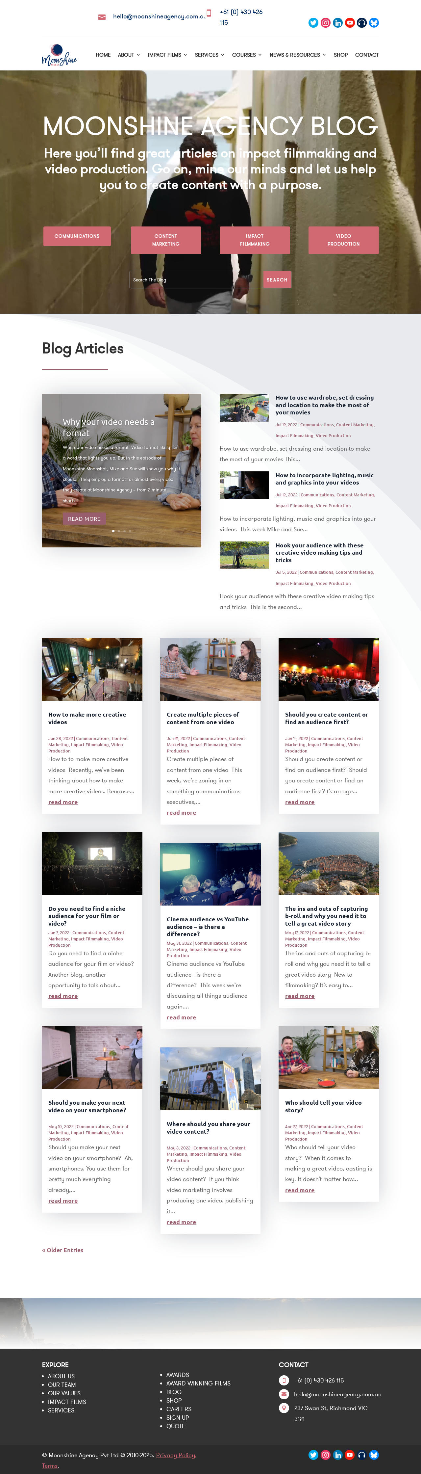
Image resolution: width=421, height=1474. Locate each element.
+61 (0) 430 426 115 (319, 1380)
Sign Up (177, 1417)
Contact (367, 54)
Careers (178, 1409)
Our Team (62, 1384)
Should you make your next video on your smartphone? (87, 1106)
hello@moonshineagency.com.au (160, 16)
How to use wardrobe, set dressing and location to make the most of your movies (325, 404)
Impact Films (164, 54)
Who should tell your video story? (323, 1106)
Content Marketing (166, 240)
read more (63, 801)
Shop (341, 54)
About (126, 54)
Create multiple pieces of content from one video (203, 717)
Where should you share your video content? (208, 1127)
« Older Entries (62, 1249)
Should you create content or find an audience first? (326, 717)
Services (206, 54)
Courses (244, 54)
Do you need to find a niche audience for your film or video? (87, 916)
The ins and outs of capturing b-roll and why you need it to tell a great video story (326, 916)
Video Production (344, 240)
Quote (175, 1426)
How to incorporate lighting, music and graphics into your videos (325, 478)
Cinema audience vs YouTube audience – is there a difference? (208, 926)
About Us (61, 1376)
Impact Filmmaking (255, 240)
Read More (84, 518)
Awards (177, 1375)
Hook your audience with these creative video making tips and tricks (320, 552)
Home (103, 54)
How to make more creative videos (87, 717)
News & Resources (295, 54)
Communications (77, 236)
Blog (174, 1392)
